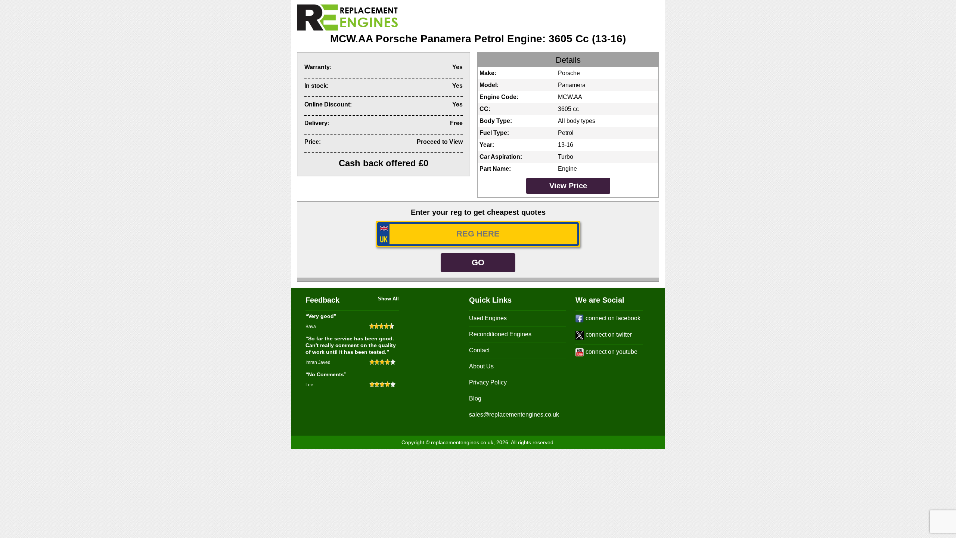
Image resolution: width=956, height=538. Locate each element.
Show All (388, 299)
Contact (479, 350)
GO (478, 262)
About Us (481, 366)
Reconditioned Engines (500, 334)
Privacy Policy (488, 382)
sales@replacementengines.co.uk (514, 414)
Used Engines (488, 318)
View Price (568, 186)
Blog (475, 398)
